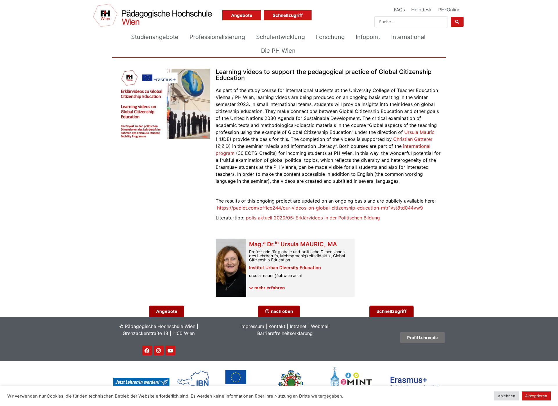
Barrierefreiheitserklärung (285, 333)
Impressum (252, 326)
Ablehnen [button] (506, 395)
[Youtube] (170, 350)
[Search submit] (457, 22)
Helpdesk (421, 10)
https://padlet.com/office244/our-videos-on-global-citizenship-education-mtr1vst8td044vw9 (320, 208)
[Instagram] (159, 350)
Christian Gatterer (412, 139)
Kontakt (277, 326)
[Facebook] (147, 350)
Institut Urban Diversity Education (285, 267)
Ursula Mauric (419, 132)
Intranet (298, 326)
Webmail (320, 326)
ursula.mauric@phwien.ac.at (276, 275)
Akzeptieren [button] (536, 395)
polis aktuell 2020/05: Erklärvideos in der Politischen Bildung (313, 218)
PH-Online (449, 10)
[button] (267, 288)
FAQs (399, 10)
